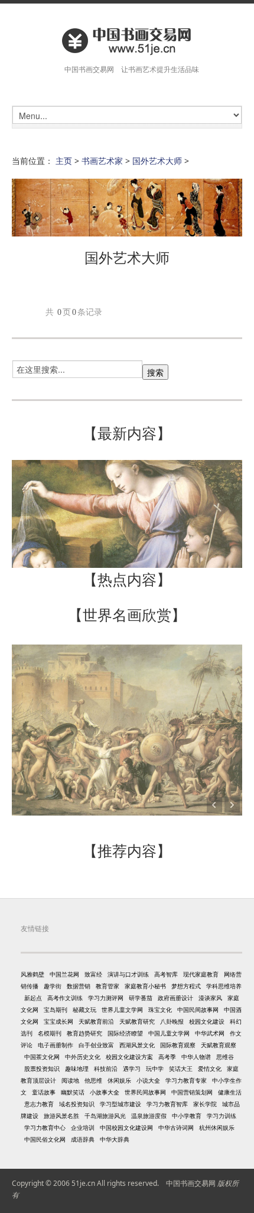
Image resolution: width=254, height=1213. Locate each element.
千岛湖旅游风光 (105, 1116)
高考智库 (166, 974)
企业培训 (83, 1127)
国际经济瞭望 (125, 1033)
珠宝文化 (160, 1009)
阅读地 (70, 1080)
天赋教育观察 (218, 1045)
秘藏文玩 (84, 1009)
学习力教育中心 (45, 1127)
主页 (64, 160)
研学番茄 (140, 998)
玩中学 (155, 1068)
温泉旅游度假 (149, 1116)
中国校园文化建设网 (126, 1127)
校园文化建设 (206, 1021)
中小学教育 (186, 1116)
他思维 (93, 1080)
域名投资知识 (77, 1104)
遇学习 (132, 1068)
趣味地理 (77, 1068)
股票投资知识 (42, 1068)
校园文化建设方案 (129, 1057)
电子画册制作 (55, 1045)
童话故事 (44, 1092)
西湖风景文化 (137, 1045)
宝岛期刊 (55, 1009)
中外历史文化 (82, 1057)
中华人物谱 (196, 1057)
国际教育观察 (178, 1045)
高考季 (167, 1057)
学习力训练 (221, 1116)
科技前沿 (106, 1068)
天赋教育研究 (137, 1021)
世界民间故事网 (145, 1092)
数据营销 (78, 986)
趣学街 (52, 986)
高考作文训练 (65, 998)
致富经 (93, 974)
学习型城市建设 (120, 1104)
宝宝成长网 (58, 1021)
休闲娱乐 (119, 1080)
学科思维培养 (224, 986)
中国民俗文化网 (45, 1139)
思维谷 (225, 1057)
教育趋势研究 (84, 1033)
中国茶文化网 (42, 1057)
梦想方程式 (186, 986)
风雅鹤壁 (32, 974)
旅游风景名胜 (61, 1116)
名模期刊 (49, 1033)
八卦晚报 (172, 1021)
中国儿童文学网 (169, 1033)
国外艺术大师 (157, 160)
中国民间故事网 (198, 1009)
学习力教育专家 (186, 1080)
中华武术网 (209, 1033)
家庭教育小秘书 (145, 986)
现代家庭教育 (201, 974)
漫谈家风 (210, 998)
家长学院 (205, 1104)
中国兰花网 (64, 974)
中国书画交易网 (191, 1183)
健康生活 (230, 1092)
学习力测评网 (105, 998)
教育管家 (107, 986)
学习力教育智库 (167, 1104)
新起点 (33, 998)
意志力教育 (39, 1104)
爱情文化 (210, 1068)
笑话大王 (181, 1068)
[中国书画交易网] (127, 40)
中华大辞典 (114, 1139)
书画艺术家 (102, 160)
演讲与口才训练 (128, 974)
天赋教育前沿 (96, 1021)
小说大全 (148, 1080)
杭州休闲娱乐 (217, 1127)
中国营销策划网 (192, 1092)
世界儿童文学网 (122, 1009)
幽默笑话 (72, 1092)
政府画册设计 (175, 998)
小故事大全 (104, 1092)
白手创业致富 (96, 1045)
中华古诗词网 (176, 1127)
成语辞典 (83, 1139)
